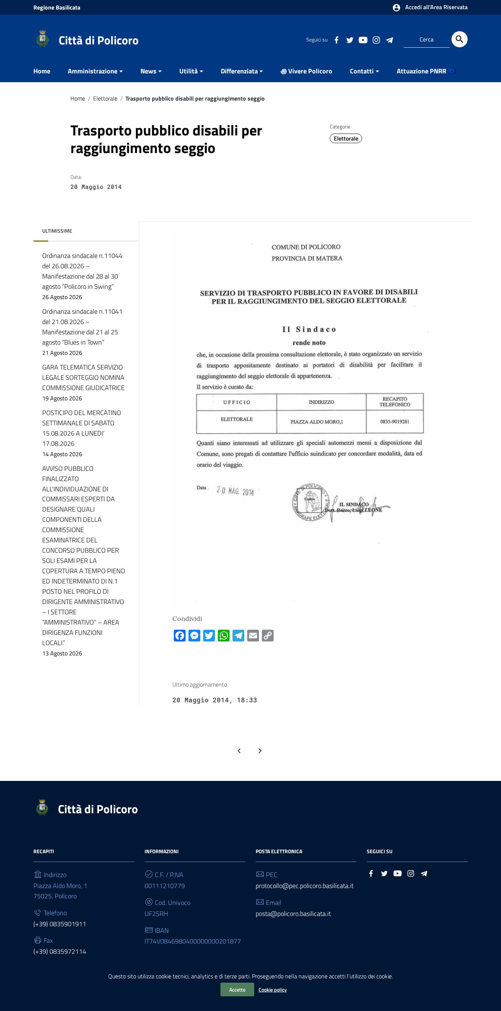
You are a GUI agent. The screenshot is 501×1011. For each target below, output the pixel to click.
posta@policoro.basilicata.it (293, 914)
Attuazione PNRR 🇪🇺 (426, 71)
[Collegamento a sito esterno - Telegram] (389, 39)
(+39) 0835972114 (59, 951)
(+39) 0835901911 (59, 924)
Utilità (188, 71)
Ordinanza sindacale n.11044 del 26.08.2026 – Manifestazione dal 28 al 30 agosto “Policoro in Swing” (82, 276)
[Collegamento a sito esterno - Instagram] (376, 39)
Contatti (362, 71)
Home (41, 71)
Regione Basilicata (56, 7)
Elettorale (105, 98)
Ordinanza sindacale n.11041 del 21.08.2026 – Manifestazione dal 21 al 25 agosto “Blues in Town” (82, 331)
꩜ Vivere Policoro (306, 71)
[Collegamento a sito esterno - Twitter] (349, 39)
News (148, 71)
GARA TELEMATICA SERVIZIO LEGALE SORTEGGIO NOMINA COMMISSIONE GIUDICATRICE (83, 382)
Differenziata (239, 71)
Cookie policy (273, 989)
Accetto (237, 989)
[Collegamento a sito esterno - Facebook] (336, 39)
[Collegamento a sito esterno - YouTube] (362, 39)
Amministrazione (92, 71)
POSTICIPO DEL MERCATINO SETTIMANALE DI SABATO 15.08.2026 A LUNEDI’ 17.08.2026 (81, 433)
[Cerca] (459, 39)
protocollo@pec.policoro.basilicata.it (305, 886)
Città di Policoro (99, 40)
